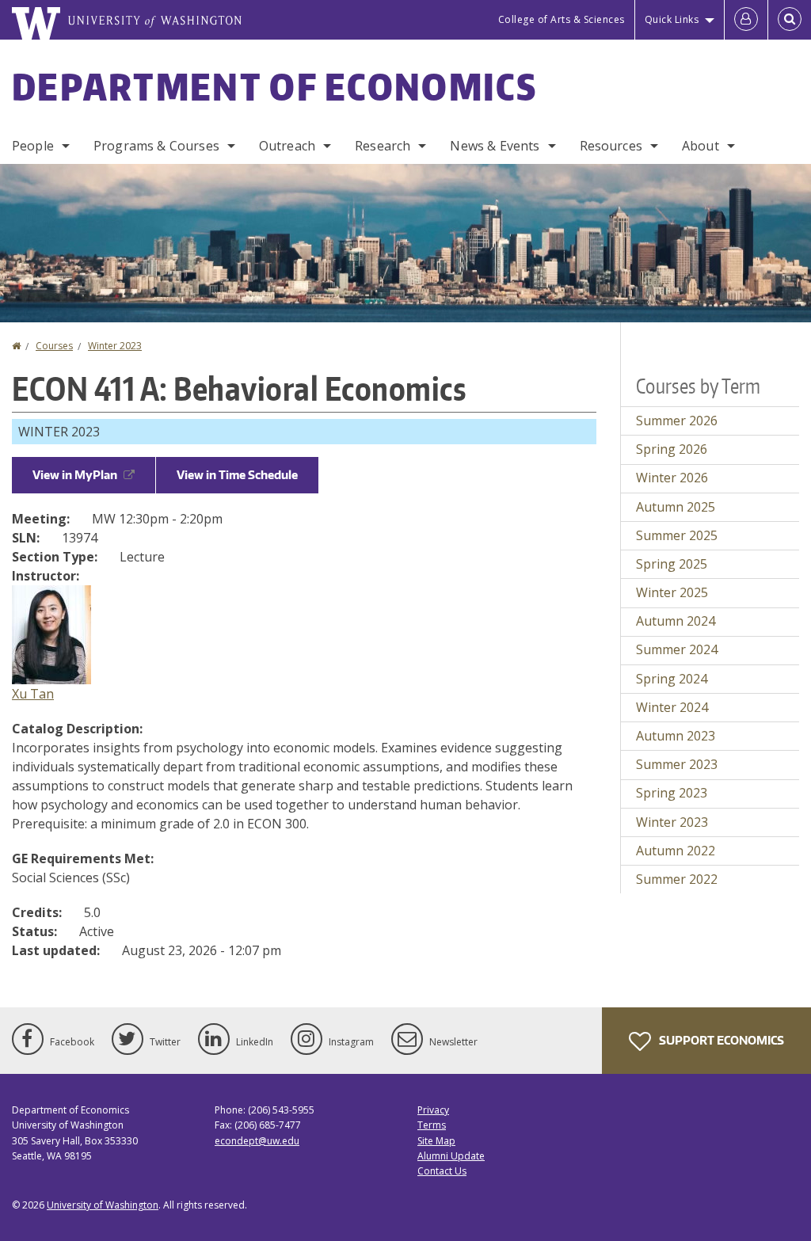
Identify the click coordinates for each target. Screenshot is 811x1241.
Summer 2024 (677, 649)
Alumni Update (451, 1156)
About (700, 145)
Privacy (433, 1110)
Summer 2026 (677, 420)
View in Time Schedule (237, 475)
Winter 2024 (672, 707)
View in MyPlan (74, 475)
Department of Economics (274, 86)
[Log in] (746, 20)
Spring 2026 (671, 449)
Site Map (436, 1141)
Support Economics (720, 1040)
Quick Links (672, 19)
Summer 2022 (677, 879)
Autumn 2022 (675, 850)
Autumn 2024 (675, 621)
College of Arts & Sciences (561, 19)
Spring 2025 (671, 564)
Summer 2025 (677, 535)
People (33, 145)
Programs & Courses (156, 145)
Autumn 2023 (675, 735)
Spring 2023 (671, 792)
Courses (54, 345)
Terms (431, 1125)
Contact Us (441, 1171)
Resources (611, 145)
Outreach (287, 145)
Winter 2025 (672, 592)
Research (382, 145)
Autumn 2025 (675, 507)
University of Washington (102, 1205)
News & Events (494, 145)
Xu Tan (33, 693)
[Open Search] (789, 20)
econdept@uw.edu (257, 1141)
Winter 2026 (672, 477)
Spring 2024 (671, 678)
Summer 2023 (677, 764)
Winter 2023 (115, 345)
